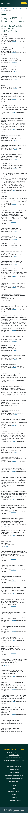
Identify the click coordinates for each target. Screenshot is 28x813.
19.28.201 (13, 606)
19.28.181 (13, 581)
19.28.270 (14, 405)
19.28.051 (13, 204)
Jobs (14, 788)
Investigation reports (14, 781)
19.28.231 (13, 640)
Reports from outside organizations (14, 778)
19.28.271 (13, 701)
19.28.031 (13, 99)
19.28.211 (13, 620)
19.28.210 (14, 341)
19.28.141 (13, 499)
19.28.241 (13, 653)
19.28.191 (13, 593)
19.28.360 (6, 526)
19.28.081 (13, 287)
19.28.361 (13, 471)
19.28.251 (13, 676)
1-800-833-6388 (19, 757)
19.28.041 (13, 190)
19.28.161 (13, 559)
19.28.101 (13, 330)
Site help (14, 794)
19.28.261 (13, 689)
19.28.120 (14, 231)
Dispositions (23, 8)
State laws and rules (10, 8)
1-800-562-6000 (14, 755)
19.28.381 (13, 714)
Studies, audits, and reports (14, 766)
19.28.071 (13, 277)
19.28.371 (13, 535)
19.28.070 (14, 140)
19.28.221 (13, 631)
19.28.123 (6, 665)
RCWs (17, 8)
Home (2, 8)
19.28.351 (13, 461)
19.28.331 (13, 367)
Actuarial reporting (14, 772)
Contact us (14, 797)
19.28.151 (13, 512)
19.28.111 (13, 380)
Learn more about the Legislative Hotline (14, 760)
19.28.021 (13, 52)
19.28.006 (13, 41)
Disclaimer (16, 810)
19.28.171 (13, 570)
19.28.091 (13, 309)
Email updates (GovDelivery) (14, 800)
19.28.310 (14, 452)
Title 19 (3, 10)
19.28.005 (6, 546)
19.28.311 (13, 112)
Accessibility (14, 785)
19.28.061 (13, 222)
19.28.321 (13, 129)
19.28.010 (14, 62)
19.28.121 (13, 425)
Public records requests (14, 791)
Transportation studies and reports (14, 775)
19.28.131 (13, 485)
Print (4, 13)
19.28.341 (13, 441)
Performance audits (14, 769)
